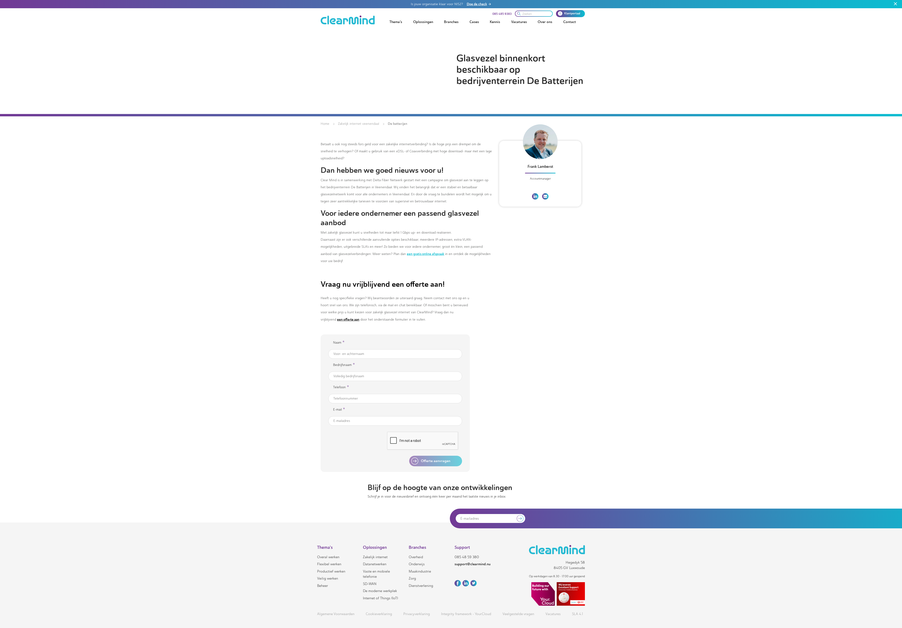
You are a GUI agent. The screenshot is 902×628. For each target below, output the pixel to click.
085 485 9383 (502, 14)
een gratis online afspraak (425, 254)
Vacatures (519, 22)
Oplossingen (423, 22)
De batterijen (397, 124)
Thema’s (395, 22)
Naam (339, 342)
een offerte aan (348, 319)
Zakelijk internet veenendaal (358, 124)
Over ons (545, 22)
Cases (474, 22)
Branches (451, 22)
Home (325, 124)
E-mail (339, 409)
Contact (569, 22)
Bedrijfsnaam (344, 364)
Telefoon (341, 387)
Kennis (495, 22)
